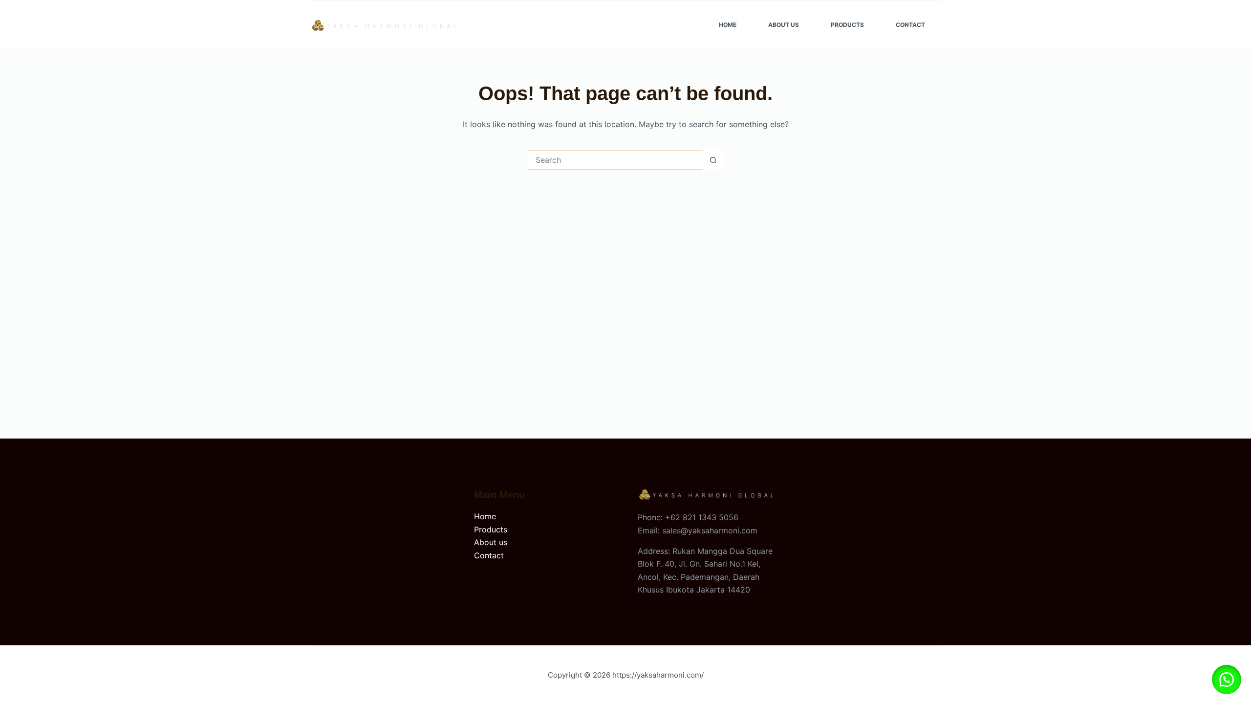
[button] (1226, 679)
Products (847, 24)
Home (727, 24)
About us (490, 542)
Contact (910, 24)
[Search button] (713, 160)
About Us (783, 24)
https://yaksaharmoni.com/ (658, 675)
